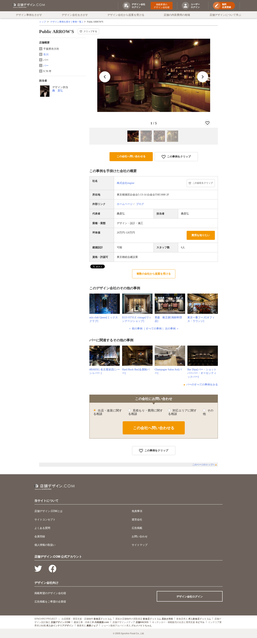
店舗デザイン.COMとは (48, 511)
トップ (42, 21)
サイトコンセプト (45, 519)
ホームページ (125, 204)
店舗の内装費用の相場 (177, 15)
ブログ (140, 204)
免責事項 (137, 511)
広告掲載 (137, 528)
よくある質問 (42, 528)
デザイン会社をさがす (75, 15)
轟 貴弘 (57, 90)
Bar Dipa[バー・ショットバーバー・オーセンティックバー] (201, 373)
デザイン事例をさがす (29, 15)
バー (46, 65)
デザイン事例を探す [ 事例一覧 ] (66, 21)
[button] (202, 76)
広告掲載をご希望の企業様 (50, 601)
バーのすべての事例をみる (202, 384)
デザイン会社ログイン (189, 596)
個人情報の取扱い (45, 545)
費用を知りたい (201, 235)
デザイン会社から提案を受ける (125, 15)
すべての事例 (154, 328)
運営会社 (137, 519)
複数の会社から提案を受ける (154, 273)
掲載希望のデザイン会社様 (162, 6)
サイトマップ (140, 545)
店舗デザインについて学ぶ (225, 15)
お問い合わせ (140, 536)
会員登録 (39, 536)
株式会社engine (125, 183)
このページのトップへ (204, 464)
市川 (46, 54)
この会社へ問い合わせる (131, 156)
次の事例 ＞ (172, 328)
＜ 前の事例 (135, 328)
